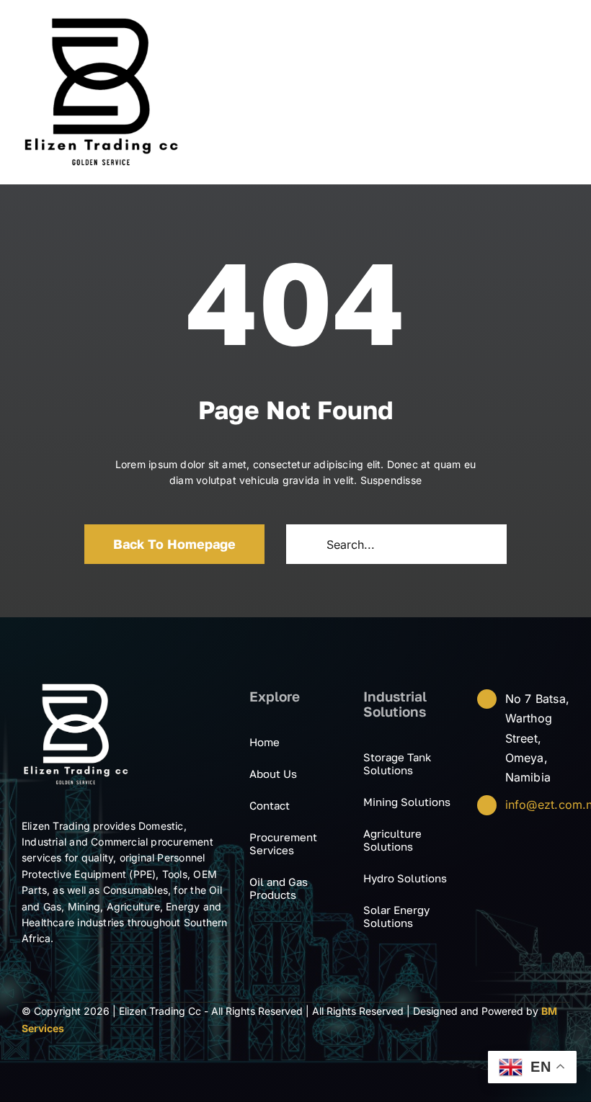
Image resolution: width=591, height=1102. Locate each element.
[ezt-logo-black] (101, 20)
